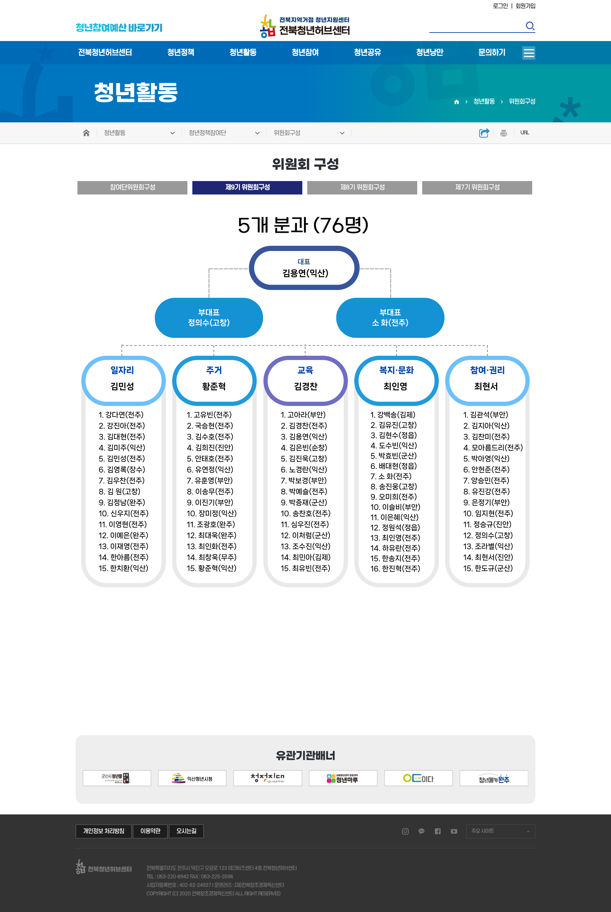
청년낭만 (429, 52)
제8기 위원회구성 (362, 187)
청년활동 (242, 52)
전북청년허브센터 (105, 52)
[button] (498, 748)
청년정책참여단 (207, 133)
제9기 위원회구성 (247, 187)
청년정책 (180, 52)
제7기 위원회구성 (477, 187)
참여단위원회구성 (132, 187)
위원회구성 (287, 133)
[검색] (530, 26)
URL (524, 133)
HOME (86, 133)
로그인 (500, 6)
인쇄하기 (503, 133)
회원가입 (525, 6)
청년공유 (367, 52)
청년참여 (305, 52)
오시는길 (186, 831)
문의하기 (491, 52)
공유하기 (484, 133)
